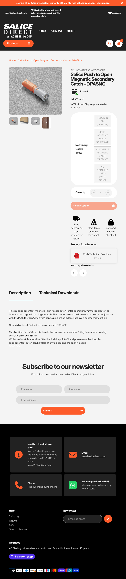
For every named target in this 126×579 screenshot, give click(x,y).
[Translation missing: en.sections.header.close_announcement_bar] (122, 3)
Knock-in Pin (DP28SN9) (102, 121)
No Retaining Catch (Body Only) (102, 173)
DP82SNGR (31, 335)
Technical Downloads (59, 292)
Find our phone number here (42, 486)
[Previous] (74, 273)
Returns (13, 520)
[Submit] (108, 519)
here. (92, 488)
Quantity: (80, 192)
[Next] (83, 273)
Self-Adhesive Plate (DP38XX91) (102, 137)
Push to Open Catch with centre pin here (40, 317)
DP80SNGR (15, 335)
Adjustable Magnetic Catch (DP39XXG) (102, 154)
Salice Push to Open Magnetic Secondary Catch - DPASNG (50, 60)
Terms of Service (18, 529)
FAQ (11, 525)
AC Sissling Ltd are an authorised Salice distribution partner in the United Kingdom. (46, 13)
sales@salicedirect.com (16, 13)
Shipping (89, 104)
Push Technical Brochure (97, 254)
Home (12, 60)
